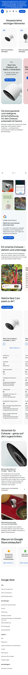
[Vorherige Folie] (2, 173)
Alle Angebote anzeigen (17, 7)
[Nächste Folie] (25, 173)
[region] (14, 40)
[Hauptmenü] (2, 11)
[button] (10, 11)
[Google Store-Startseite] (7, 11)
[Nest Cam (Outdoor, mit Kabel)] (9, 40)
